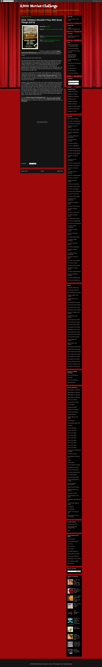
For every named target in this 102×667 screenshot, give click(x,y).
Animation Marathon (72, 407)
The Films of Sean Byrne (73, 246)
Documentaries (71, 420)
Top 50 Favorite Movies (73, 48)
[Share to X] (32, 163)
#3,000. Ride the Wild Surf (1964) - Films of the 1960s (77, 644)
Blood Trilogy (71, 548)
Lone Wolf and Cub (72, 474)
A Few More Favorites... (73, 73)
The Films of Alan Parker (73, 129)
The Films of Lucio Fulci (73, 212)
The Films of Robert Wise (74, 237)
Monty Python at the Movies (74, 346)
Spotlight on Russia (72, 103)
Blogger (70, 664)
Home (42, 171)
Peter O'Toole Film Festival (74, 354)
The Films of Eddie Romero (74, 150)
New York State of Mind (73, 477)
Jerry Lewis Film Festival (73, 324)
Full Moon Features (72, 453)
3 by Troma (70, 543)
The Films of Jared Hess (73, 184)
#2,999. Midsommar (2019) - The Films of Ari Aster (77, 637)
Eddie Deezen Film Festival (74, 309)
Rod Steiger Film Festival (73, 359)
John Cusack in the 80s (73, 556)
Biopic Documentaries (73, 412)
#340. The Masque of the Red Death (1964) (77, 590)
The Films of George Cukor (74, 163)
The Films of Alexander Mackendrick (73, 136)
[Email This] (30, 163)
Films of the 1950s (72, 433)
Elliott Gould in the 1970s (73, 553)
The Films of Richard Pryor (74, 364)
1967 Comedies (71, 539)
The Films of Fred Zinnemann (72, 160)
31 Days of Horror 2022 (73, 402)
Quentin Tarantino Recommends (72, 484)
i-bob (62, 664)
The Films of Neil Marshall (74, 221)
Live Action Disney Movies (74, 472)
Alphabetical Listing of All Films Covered (73, 36)
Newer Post (24, 171)
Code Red (70, 377)
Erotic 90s (70, 425)
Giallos (69, 460)
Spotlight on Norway (72, 101)
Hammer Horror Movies (73, 469)
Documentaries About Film (74, 423)
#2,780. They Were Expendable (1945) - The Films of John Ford (74, 583)
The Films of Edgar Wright (74, 153)
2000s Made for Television (74, 397)
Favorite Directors (72, 70)
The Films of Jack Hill (73, 177)
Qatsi (69, 530)
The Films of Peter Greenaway (72, 226)
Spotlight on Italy (71, 99)
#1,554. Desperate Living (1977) (77, 651)
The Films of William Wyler (74, 277)
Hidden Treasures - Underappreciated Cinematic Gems (72, 56)
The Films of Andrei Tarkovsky (72, 140)
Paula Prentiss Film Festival (74, 351)
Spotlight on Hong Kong (73, 96)
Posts (70, 81)
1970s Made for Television (74, 389)
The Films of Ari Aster (73, 143)
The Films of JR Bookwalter (74, 175)
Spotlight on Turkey (72, 111)
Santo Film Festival (72, 493)
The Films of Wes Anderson (74, 271)
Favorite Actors (71, 65)
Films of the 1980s (72, 440)
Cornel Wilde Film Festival (74, 302)
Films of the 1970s (72, 437)
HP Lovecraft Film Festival (74, 464)
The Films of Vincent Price (74, 366)
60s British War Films (73, 524)
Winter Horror (71, 563)
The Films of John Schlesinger (72, 199)
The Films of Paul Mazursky (74, 223)
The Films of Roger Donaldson (72, 240)
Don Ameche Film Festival (74, 307)
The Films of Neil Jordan (73, 218)
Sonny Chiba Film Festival (74, 361)
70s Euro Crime (71, 546)
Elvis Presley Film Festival (74, 319)
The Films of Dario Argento (74, 148)
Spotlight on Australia (73, 91)
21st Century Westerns (73, 541)
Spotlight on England (72, 94)
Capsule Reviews (72, 414)
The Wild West (71, 509)
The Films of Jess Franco (74, 186)
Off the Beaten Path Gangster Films (72, 527)
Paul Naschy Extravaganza (74, 123)
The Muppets (71, 506)
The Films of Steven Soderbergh (72, 253)
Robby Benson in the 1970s (74, 558)
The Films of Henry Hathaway (72, 172)
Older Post (60, 171)
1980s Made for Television (74, 392)
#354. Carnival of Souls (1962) (77, 605)
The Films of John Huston (74, 196)
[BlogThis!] (31, 163)
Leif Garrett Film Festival (73, 336)
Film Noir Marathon (72, 428)
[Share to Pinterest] (35, 163)
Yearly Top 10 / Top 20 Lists (74, 63)
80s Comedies (71, 404)
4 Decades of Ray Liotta (73, 287)
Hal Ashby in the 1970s (73, 467)
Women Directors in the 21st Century (73, 516)
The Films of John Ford (73, 193)
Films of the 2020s (72, 447)
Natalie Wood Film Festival (74, 349)
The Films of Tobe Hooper (74, 265)
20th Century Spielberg (73, 118)
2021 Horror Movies (72, 399)
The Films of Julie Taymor (74, 206)
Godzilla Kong (71, 462)
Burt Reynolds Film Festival (74, 292)
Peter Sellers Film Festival (74, 356)
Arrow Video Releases (73, 375)
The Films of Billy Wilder (73, 145)
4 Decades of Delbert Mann (74, 121)
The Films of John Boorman (74, 191)
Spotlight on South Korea (73, 108)
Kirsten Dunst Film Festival (74, 334)
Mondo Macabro (71, 382)
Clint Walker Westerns (73, 551)
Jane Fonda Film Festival (74, 322)
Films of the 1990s (72, 442)
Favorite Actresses (72, 68)
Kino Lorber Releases (73, 380)
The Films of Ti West (72, 262)
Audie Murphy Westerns (73, 290)
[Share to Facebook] (34, 163)
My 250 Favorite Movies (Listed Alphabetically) (73, 45)
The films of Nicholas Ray (74, 280)
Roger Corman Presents (73, 487)
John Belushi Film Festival (74, 327)
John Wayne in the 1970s (74, 329)
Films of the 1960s (72, 435)
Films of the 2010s (72, 445)
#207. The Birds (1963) (77, 628)
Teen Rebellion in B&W (73, 561)
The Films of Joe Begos (73, 188)
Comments (72, 83)
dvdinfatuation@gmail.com (74, 29)
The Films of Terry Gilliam (74, 260)
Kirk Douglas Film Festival (74, 332)
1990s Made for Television (74, 394)
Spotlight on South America (74, 106)
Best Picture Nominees (73, 409)
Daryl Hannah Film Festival (74, 304)
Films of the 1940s (72, 430)
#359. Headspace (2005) (76, 612)
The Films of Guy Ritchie (73, 165)
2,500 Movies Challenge (39, 6)
